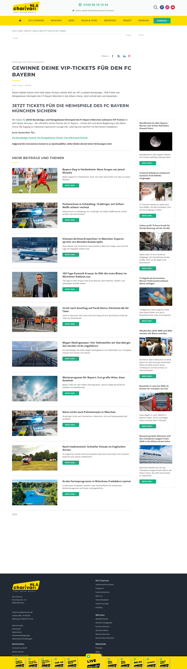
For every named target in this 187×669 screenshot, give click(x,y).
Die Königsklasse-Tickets (50, 137)
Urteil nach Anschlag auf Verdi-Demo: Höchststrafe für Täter (95, 309)
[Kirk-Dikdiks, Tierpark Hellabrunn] (155, 183)
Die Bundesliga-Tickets (24, 137)
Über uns (99, 596)
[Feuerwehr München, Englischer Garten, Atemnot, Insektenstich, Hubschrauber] (34, 446)
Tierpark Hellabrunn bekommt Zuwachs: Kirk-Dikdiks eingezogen (154, 175)
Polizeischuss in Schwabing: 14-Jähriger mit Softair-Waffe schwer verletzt (93, 205)
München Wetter (102, 630)
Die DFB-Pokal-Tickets (76, 137)
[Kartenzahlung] (155, 288)
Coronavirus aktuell (19, 648)
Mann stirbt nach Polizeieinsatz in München (89, 412)
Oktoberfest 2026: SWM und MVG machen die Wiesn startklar (155, 332)
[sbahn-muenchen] (155, 393)
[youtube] (173, 7)
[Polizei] (34, 203)
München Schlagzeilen (104, 623)
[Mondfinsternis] (155, 133)
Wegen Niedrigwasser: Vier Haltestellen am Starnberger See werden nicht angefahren (96, 344)
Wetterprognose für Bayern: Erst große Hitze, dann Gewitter (93, 379)
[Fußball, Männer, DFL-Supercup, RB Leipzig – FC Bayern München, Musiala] (34, 169)
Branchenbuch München (105, 638)
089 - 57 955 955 (24, 615)
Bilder (98, 652)
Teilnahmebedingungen (21, 635)
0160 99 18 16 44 (27, 619)
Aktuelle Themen (102, 619)
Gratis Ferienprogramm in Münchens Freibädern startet (96, 481)
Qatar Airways (25, 123)
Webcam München (103, 634)
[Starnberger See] (34, 342)
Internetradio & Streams (105, 584)
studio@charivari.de (25, 612)
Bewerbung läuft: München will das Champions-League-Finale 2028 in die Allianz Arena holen (155, 439)
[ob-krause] (34, 272)
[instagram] (167, 7)
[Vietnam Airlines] (34, 238)
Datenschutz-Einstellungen (22, 639)
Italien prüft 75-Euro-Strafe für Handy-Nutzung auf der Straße (154, 226)
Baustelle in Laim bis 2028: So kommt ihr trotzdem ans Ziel (154, 387)
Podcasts (99, 648)
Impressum (16, 629)
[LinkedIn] (124, 56)
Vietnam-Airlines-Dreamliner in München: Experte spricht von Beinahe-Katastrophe (93, 240)
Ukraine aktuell (17, 652)
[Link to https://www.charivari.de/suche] (155, 7)
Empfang (99, 607)
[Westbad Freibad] (34, 480)
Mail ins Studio (17, 625)
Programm (100, 588)
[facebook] (162, 7)
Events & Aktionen (102, 592)
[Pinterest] (129, 56)
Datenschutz (17, 632)
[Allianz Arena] (155, 446)
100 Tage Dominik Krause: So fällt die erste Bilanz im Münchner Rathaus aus (94, 275)
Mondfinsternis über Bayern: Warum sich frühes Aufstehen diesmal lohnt (154, 126)
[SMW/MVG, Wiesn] (155, 338)
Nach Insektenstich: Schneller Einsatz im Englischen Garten (93, 448)
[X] (118, 56)
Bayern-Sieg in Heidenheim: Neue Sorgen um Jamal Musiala (93, 171)
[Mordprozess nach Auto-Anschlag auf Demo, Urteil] (34, 307)
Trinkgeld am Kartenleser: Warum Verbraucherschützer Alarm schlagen (153, 281)
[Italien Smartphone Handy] (155, 233)
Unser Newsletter (102, 600)
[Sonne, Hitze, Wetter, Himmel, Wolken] (34, 376)
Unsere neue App (102, 603)
